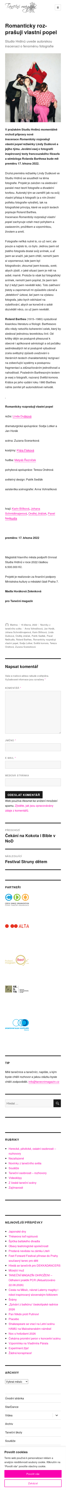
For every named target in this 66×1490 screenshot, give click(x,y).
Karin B (20, 509)
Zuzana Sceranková (25, 646)
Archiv (9, 1424)
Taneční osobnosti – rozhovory (28, 1173)
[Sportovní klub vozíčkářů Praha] (17, 1027)
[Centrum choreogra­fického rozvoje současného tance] (17, 996)
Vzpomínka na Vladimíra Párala (28, 1343)
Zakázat (33, 1483)
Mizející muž (16, 1270)
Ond (37, 513)
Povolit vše (33, 1474)
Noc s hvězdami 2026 (22, 1333)
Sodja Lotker (26, 643)
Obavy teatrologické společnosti (28, 1246)
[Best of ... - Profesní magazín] (17, 966)
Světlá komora (41, 643)
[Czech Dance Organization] (17, 905)
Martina (14, 624)
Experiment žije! (19, 1348)
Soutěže (14, 1168)
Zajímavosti (16, 1188)
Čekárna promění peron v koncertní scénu (35, 1338)
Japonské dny (17, 1231)
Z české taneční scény (22, 1183)
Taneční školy (13, 1432)
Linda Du (22, 416)
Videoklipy (15, 1178)
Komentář (13, 688)
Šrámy (13, 1299)
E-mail (10, 757)
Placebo (14, 1319)
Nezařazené (16, 1158)
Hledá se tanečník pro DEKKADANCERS (35, 1265)
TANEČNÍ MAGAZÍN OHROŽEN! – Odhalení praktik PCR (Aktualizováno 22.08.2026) (32, 1280)
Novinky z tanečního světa (25, 1163)
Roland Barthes (24, 639)
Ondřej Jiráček (22, 635)
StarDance (11, 1407)
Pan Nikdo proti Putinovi (24, 1314)
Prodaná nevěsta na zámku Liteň (29, 1251)
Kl (25, 450)
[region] (33, 1468)
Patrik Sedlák (38, 635)
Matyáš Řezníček (25, 460)
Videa (8, 1415)
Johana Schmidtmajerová (18, 632)
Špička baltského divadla (24, 1241)
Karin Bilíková (39, 632)
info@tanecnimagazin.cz (44, 1082)
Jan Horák (49, 628)
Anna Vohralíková (34, 628)
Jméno (10, 740)
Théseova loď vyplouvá (23, 1236)
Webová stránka (17, 775)
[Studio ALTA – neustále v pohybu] (17, 936)
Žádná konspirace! (20, 1353)
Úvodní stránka (14, 1398)
